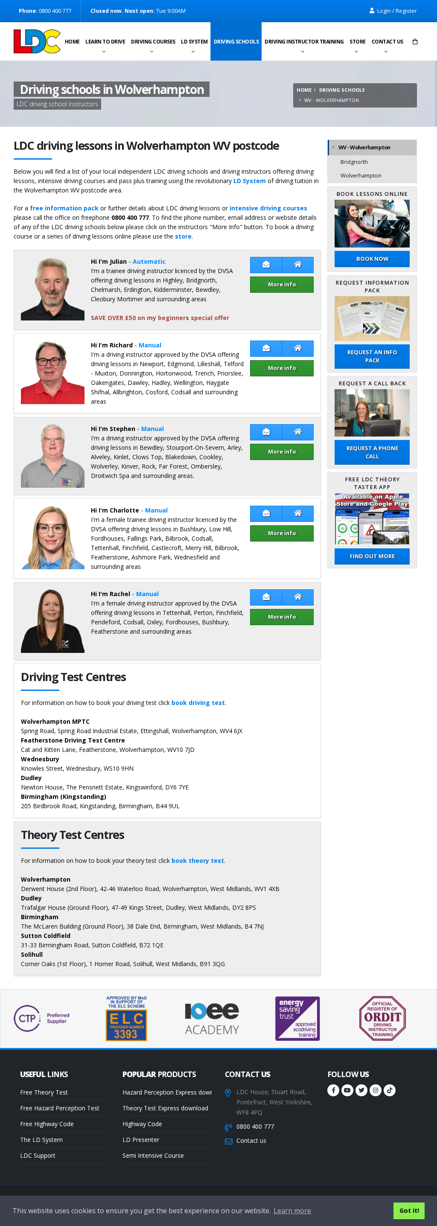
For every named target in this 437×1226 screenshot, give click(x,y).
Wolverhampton (361, 175)
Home (72, 41)
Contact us (387, 41)
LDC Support (37, 1155)
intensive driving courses (268, 208)
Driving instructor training (304, 41)
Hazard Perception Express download (167, 1092)
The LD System (41, 1140)
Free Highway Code (47, 1124)
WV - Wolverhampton (364, 147)
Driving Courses (153, 41)
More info (282, 284)
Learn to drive (105, 41)
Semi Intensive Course (153, 1155)
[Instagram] (376, 1090)
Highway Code (142, 1124)
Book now (372, 258)
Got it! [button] (409, 1210)
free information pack (64, 208)
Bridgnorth (354, 162)
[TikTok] (390, 1090)
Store (358, 41)
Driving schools (236, 41)
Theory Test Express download (165, 1108)
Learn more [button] (292, 1210)
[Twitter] (361, 1090)
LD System (194, 41)
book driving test (198, 703)
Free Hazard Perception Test (59, 1108)
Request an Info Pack (372, 356)
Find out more (372, 556)
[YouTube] (347, 1090)
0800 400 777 (255, 1126)
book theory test (198, 860)
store (183, 236)
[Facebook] (333, 1090)
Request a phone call (372, 452)
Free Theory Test (44, 1092)
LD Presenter (140, 1140)
